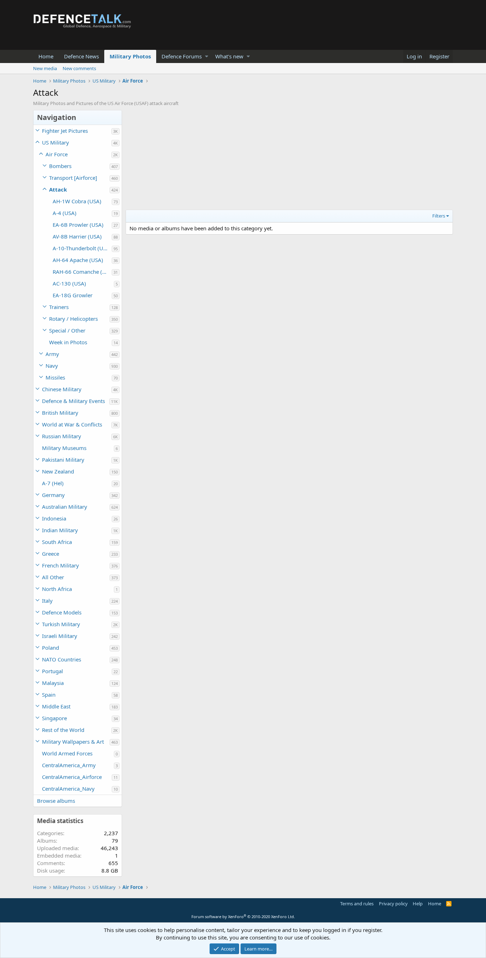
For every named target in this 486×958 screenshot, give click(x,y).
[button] (206, 56)
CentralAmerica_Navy (68, 788)
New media (45, 68)
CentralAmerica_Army (69, 765)
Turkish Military (61, 624)
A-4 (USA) (64, 212)
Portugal (52, 671)
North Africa (57, 588)
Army (52, 353)
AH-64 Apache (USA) (78, 259)
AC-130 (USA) (69, 283)
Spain (49, 694)
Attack (58, 189)
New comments (79, 68)
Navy (52, 365)
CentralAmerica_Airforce (72, 776)
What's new (229, 56)
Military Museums (64, 447)
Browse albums (56, 800)
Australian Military (64, 506)
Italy (47, 600)
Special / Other (67, 330)
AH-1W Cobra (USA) (77, 201)
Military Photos (130, 56)
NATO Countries (61, 659)
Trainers (59, 306)
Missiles (55, 377)
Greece (50, 553)
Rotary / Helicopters (73, 318)
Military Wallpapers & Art (73, 741)
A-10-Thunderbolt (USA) (82, 248)
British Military (60, 412)
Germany (53, 494)
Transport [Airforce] (73, 177)
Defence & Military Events (73, 400)
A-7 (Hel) (53, 483)
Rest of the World (63, 729)
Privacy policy (393, 903)
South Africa (57, 541)
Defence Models (61, 612)
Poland (50, 647)
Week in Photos (68, 342)
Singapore (54, 718)
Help (418, 903)
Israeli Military (59, 635)
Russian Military (61, 436)
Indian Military (60, 530)
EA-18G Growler (73, 295)
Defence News (81, 56)
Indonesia (54, 518)
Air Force (57, 154)
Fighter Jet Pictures (65, 130)
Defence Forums (182, 56)
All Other (53, 577)
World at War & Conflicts (72, 424)
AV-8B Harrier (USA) (77, 236)
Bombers (60, 165)
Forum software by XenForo (243, 916)
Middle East (56, 706)
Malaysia (53, 682)
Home (45, 56)
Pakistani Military (63, 459)
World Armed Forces (67, 753)
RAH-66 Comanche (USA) (82, 271)
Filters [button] (438, 216)
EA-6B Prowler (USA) (78, 224)
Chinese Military (61, 389)
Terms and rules (357, 903)
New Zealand (58, 471)
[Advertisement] (289, 160)
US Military (55, 142)
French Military (60, 565)
